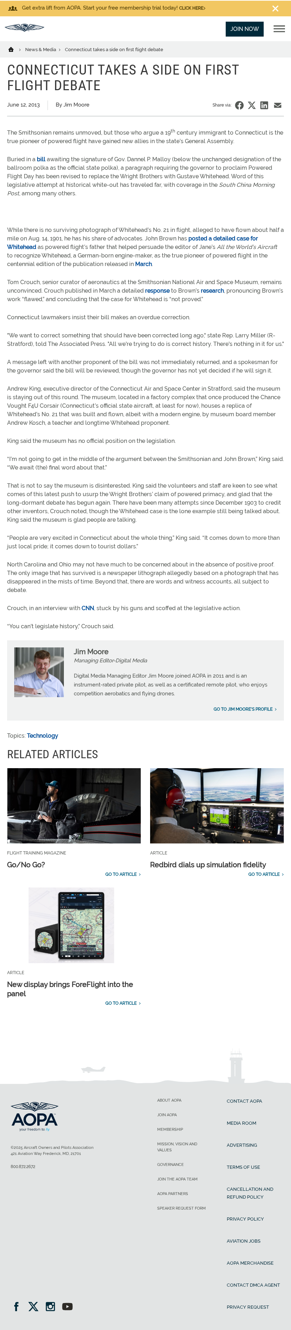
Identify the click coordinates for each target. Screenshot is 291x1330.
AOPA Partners (172, 1193)
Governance (170, 1164)
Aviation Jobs (243, 1241)
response (158, 290)
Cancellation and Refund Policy (250, 1193)
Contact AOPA (244, 1101)
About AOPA (169, 1100)
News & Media (41, 49)
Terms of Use (243, 1167)
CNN (88, 608)
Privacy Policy (245, 1219)
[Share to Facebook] (239, 105)
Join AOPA (167, 1115)
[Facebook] (19, 1307)
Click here (191, 8)
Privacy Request (248, 1307)
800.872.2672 (23, 1166)
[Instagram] (53, 1307)
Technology (42, 735)
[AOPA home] (24, 29)
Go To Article (121, 874)
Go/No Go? (26, 865)
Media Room (241, 1123)
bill (41, 159)
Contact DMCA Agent (253, 1285)
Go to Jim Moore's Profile (243, 709)
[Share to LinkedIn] (264, 105)
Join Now (244, 29)
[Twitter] (36, 1307)
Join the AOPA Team (177, 1179)
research (212, 290)
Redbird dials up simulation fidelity (208, 865)
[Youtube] (67, 1307)
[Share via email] (277, 105)
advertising (242, 1145)
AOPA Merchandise (250, 1263)
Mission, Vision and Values (177, 1147)
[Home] (15, 49)
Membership (170, 1129)
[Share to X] (251, 105)
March (143, 264)
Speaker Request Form (181, 1208)
